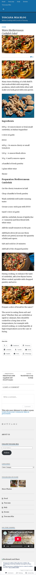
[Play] (4, 546)
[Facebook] (2, 424)
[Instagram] (7, 424)
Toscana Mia (6, 5)
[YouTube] (14, 424)
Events (25, 1)
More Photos (7, 489)
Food (3, 1)
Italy (18, 1)
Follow (6, 453)
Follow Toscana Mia (10, 444)
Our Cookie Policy (14, 567)
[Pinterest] (9, 424)
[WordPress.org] (16, 424)
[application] (18, 539)
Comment (27, 406)
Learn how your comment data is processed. (15, 413)
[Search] (3, 9)
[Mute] (29, 546)
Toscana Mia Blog (14, 17)
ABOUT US (6, 434)
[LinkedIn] (12, 424)
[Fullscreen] (32, 546)
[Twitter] (5, 424)
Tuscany (11, 1)
